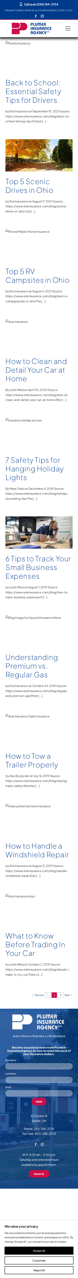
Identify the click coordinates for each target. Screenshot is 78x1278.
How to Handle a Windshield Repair (37, 850)
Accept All (39, 1250)
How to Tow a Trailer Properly (31, 760)
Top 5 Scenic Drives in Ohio (29, 185)
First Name (10, 1060)
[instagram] (42, 16)
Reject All (39, 1270)
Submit (39, 1101)
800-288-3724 (45, 1134)
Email (8, 1087)
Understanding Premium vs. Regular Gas (31, 665)
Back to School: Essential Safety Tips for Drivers (33, 91)
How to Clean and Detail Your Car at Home (36, 369)
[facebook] (35, 16)
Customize (39, 1260)
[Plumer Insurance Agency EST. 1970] (31, 24)
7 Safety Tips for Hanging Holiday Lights (34, 468)
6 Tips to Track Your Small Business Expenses (38, 567)
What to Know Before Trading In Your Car (35, 944)
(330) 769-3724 (47, 4)
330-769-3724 (44, 1129)
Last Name (10, 1074)
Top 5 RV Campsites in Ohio (37, 275)
